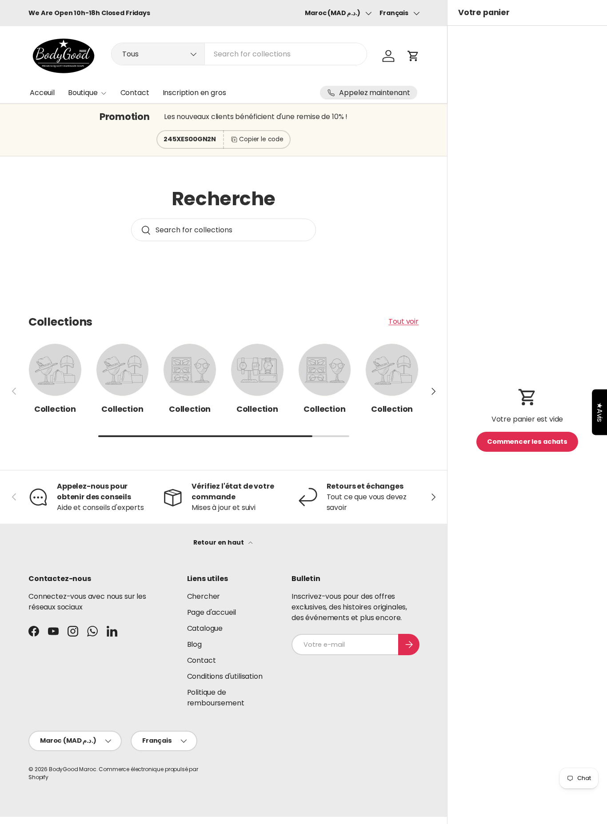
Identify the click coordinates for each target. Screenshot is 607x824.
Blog (194, 644)
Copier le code (261, 139)
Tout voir (403, 321)
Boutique (83, 93)
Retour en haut (219, 542)
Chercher (203, 596)
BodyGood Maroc (72, 769)
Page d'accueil (211, 612)
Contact (134, 93)
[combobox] (239, 54)
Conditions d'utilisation (225, 676)
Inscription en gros (194, 93)
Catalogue (205, 628)
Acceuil (42, 93)
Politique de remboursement (215, 697)
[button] (413, 56)
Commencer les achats (527, 441)
